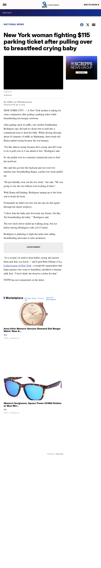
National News (14, 24)
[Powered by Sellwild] (59, 454)
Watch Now (91, 4)
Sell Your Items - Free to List (34, 299)
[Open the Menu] (4, 4)
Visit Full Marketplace (51, 299)
